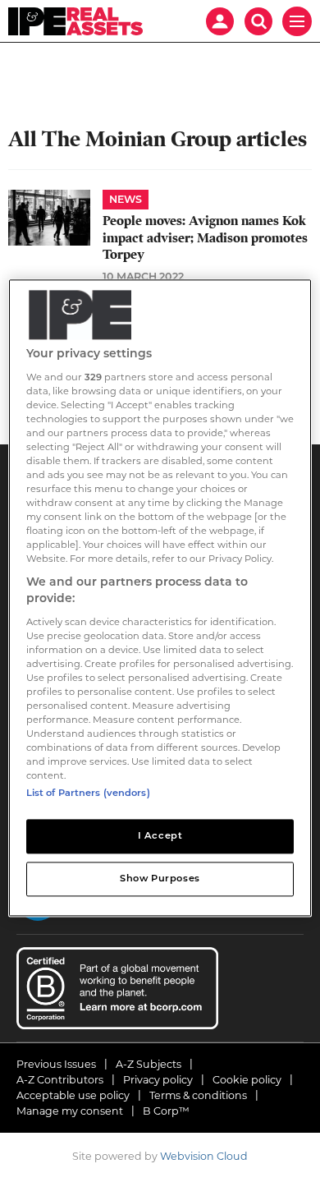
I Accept (160, 836)
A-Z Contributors (59, 1080)
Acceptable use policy (73, 1095)
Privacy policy (158, 1080)
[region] (160, 597)
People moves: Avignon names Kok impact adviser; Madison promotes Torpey (205, 238)
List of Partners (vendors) (88, 793)
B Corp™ (166, 1111)
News (125, 199)
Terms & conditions (198, 1095)
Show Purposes (159, 879)
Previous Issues (56, 1064)
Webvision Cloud (204, 1156)
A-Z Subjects (148, 1064)
